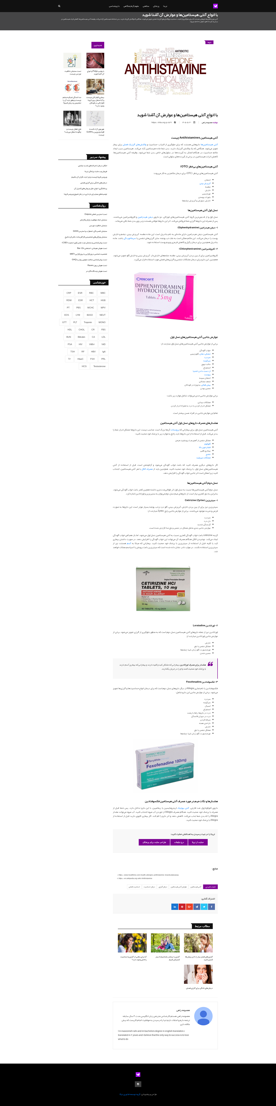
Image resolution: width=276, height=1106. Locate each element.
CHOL (82, 330)
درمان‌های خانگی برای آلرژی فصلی (199, 988)
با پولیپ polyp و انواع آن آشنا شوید (95, 72)
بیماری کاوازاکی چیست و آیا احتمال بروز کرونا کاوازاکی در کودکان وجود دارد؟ (95, 101)
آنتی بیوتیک (183, 808)
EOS (66, 315)
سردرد (207, 357)
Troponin (88, 322)
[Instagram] (138, 1084)
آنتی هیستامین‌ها (209, 144)
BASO (90, 315)
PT (68, 308)
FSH (92, 359)
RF (83, 351)
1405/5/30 (186, 122)
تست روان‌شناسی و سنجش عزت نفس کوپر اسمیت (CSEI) (84, 243)
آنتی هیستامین (195, 887)
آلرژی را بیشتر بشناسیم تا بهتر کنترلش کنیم (168, 958)
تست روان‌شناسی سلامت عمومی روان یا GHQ (89, 259)
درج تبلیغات (179, 842)
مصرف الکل (147, 469)
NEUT (103, 315)
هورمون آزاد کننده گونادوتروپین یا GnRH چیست (95, 132)
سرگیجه (207, 361)
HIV (80, 344)
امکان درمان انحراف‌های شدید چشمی (92, 165)
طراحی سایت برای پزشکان (154, 842)
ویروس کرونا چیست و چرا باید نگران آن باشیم (89, 177)
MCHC (90, 308)
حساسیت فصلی (134, 887)
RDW (69, 300)
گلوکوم (207, 444)
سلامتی (146, 6)
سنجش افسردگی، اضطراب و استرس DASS (90, 231)
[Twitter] (204, 907)
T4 (69, 359)
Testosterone (99, 366)
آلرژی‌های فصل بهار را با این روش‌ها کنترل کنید (199, 958)
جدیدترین (98, 45)
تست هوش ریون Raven (97, 265)
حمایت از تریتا (198, 842)
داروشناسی (114, 6)
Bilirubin (81, 337)
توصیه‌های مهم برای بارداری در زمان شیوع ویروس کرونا (85, 194)
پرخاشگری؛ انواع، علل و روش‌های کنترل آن (90, 188)
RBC (91, 293)
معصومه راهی (210, 122)
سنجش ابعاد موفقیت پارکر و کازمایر (93, 220)
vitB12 (92, 344)
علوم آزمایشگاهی (131, 6)
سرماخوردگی (130, 238)
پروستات (175, 429)
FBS (103, 330)
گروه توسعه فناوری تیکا (129, 1094)
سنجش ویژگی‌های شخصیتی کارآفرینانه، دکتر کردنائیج (86, 237)
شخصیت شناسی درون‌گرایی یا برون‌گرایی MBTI (88, 254)
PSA (70, 344)
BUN (68, 337)
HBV (93, 351)
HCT (92, 300)
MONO (102, 322)
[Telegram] (196, 907)
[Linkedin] (174, 907)
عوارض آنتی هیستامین (179, 887)
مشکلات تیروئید (203, 457)
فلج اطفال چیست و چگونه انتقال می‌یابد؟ (72, 130)
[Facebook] (211, 907)
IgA (104, 351)
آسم (129, 543)
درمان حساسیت (149, 887)
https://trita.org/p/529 (162, 122)
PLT (75, 322)
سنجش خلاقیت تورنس (98, 225)
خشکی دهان (205, 354)
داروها (209, 42)
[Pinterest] (182, 907)
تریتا (165, 6)
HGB (103, 300)
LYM (78, 315)
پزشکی (156, 6)
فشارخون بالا (205, 447)
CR (93, 330)
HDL (70, 330)
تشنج (208, 454)
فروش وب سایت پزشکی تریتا (96, 171)
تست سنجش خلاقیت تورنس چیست (73, 72)
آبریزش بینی (205, 183)
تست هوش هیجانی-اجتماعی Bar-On (92, 248)
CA (93, 337)
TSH (72, 351)
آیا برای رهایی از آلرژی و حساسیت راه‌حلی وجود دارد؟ (133, 958)
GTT (64, 322)
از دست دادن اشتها (202, 371)
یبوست (207, 374)
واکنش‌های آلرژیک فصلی (134, 144)
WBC (103, 293)
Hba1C (80, 359)
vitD (103, 344)
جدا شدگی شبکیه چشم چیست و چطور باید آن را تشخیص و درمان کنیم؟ (72, 100)
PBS (78, 308)
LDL (104, 337)
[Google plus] (189, 907)
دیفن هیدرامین (145, 217)
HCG (84, 366)
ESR (80, 293)
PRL (103, 359)
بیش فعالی (206, 385)
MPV (103, 308)
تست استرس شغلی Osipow (96, 214)
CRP (69, 293)
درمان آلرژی (163, 887)
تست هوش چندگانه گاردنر (96, 271)
